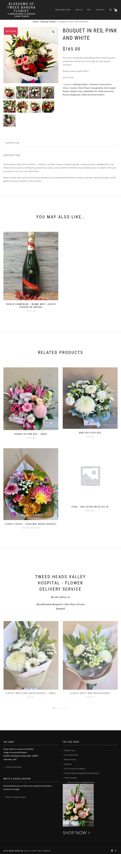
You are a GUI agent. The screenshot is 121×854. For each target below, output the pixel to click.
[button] (53, 31)
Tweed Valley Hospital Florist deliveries (81, 773)
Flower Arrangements (93, 88)
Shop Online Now (14, 767)
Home (36, 21)
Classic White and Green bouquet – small (30, 693)
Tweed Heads (70, 777)
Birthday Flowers (48, 21)
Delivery (68, 764)
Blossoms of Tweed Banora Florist (21, 7)
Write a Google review (16, 797)
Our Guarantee (71, 755)
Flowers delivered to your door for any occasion (21, 15)
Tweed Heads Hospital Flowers (81, 782)
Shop (89, 10)
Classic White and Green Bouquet (90, 693)
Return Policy (70, 759)
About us (78, 10)
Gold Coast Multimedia (37, 851)
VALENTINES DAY (90, 91)
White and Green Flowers (93, 94)
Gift (105, 88)
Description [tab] (12, 143)
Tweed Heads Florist (63, 10)
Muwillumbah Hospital (49, 604)
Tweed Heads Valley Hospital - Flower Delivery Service (60, 583)
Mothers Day (76, 91)
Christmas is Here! (97, 84)
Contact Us (100, 10)
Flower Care (69, 750)
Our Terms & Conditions (75, 768)
